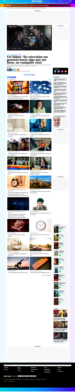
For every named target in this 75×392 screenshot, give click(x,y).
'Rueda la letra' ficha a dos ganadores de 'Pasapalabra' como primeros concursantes (60, 107)
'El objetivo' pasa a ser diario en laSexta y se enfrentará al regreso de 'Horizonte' (60, 86)
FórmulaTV (8, 7)
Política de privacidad (17, 379)
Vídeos (31, 3)
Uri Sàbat (57, 127)
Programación (25, 3)
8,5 (59, 279)
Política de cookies (25, 379)
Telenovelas (47, 3)
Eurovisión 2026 (47, 370)
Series (12, 3)
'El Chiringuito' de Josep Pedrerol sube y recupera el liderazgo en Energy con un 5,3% (60, 93)
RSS (45, 379)
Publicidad (38, 379)
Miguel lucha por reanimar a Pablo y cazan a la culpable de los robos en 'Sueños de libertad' (60, 111)
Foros (58, 3)
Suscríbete (60, 371)
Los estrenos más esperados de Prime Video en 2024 (60, 330)
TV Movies (19, 370)
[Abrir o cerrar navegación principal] (4, 1)
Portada (6, 367)
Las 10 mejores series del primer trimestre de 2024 (59, 319)
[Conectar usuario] (71, 1)
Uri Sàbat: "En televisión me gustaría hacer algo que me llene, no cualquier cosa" (30, 7)
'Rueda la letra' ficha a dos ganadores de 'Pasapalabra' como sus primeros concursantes (26, 5)
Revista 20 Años (65, 3)
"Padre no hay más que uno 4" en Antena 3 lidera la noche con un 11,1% (60, 79)
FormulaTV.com (6, 381)
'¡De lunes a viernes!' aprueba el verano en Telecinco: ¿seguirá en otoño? (60, 90)
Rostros (59, 367)
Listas (18, 369)
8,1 (59, 262)
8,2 (59, 271)
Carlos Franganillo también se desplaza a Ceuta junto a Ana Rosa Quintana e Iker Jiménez (60, 83)
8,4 (59, 238)
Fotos (35, 3)
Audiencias (18, 3)
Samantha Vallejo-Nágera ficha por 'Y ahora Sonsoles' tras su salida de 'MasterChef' (60, 97)
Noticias (8, 3)
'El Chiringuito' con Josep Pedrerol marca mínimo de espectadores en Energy (60, 100)
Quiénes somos (6, 379)
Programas (41, 3)
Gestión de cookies (32, 379)
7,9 (59, 287)
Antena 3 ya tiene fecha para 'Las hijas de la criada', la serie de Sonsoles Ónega (60, 104)
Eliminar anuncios (38, 10)
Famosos (54, 3)
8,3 (59, 231)
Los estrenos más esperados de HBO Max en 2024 (60, 341)
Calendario (19, 368)
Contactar (42, 379)
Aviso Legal (11, 379)
